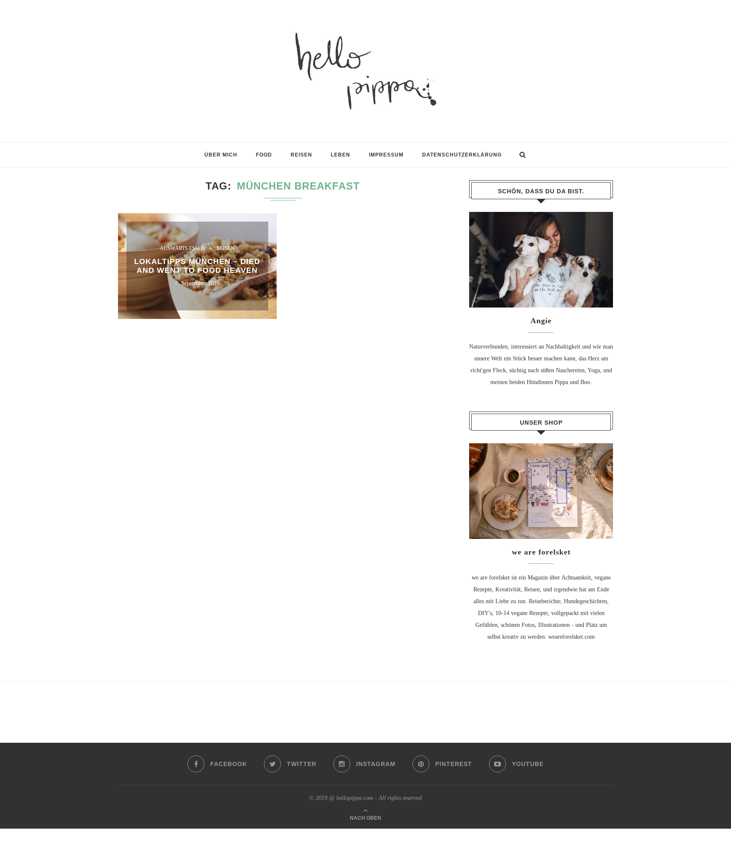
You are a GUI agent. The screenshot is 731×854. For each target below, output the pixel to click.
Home (125, 159)
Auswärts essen (182, 249)
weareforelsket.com (571, 637)
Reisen (225, 249)
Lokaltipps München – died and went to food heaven (197, 266)
